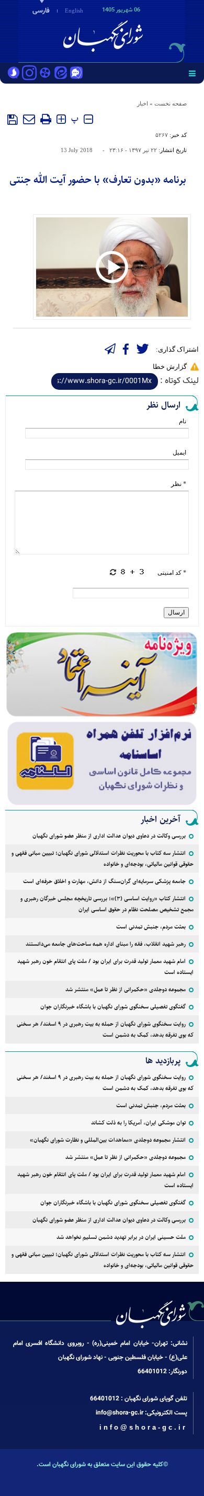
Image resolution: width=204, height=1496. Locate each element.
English (74, 10)
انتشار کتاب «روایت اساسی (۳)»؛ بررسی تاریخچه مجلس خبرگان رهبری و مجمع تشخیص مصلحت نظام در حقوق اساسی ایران (107, 904)
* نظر (178, 484)
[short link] (104, 381)
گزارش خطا (170, 366)
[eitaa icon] (61, 73)
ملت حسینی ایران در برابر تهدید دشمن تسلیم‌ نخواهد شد (121, 1237)
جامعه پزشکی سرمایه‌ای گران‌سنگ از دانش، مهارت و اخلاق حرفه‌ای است (104, 881)
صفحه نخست (170, 103)
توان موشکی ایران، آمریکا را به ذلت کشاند (138, 1122)
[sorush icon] (13, 73)
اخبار (142, 103)
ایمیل (179, 452)
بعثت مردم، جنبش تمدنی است (151, 926)
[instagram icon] (29, 73)
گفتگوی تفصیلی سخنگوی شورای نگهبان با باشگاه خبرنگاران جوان (113, 1006)
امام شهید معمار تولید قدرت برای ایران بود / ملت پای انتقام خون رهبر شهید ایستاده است (105, 967)
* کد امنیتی (171, 572)
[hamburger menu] (192, 73)
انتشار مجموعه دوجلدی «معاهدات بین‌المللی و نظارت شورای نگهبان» (108, 1139)
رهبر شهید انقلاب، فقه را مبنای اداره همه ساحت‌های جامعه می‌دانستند (106, 944)
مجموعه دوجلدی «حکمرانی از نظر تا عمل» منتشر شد (125, 989)
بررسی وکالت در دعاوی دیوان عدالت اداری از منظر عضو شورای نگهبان (109, 835)
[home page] (144, 30)
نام (182, 421)
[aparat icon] (45, 73)
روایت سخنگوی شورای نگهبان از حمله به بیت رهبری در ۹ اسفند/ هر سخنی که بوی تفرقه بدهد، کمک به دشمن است (105, 1029)
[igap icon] (76, 73)
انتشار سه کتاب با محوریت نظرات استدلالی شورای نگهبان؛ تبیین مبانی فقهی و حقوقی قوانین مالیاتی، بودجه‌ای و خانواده (103, 858)
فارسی (41, 11)
